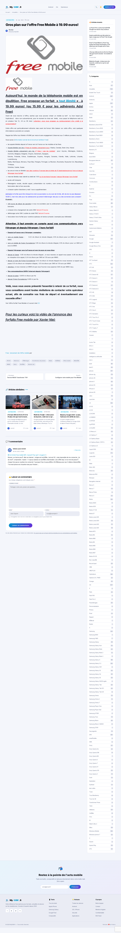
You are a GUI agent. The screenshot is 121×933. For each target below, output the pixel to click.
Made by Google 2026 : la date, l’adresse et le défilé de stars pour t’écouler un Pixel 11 (70, 417)
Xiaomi (91, 841)
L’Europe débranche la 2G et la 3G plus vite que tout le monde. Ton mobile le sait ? (17, 417)
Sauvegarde (93, 731)
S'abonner (75, 887)
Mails (90, 463)
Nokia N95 (92, 545)
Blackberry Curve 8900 (96, 132)
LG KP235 (92, 420)
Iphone (91, 371)
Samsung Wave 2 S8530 (96, 724)
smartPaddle (93, 738)
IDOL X (91, 349)
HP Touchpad (93, 260)
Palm (90, 592)
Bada (90, 117)
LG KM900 (92, 417)
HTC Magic (92, 303)
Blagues (91, 153)
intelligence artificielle (95, 356)
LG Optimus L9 (93, 446)
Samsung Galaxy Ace (95, 645)
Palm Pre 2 (92, 599)
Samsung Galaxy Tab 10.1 (96, 688)
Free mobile (92, 203)
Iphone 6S (92, 392)
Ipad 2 (91, 367)
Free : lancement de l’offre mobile (17, 353)
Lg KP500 (92, 424)
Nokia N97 (92, 552)
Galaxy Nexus (93, 206)
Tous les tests (53, 903)
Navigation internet (94, 481)
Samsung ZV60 (93, 727)
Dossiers (91, 192)
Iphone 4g (92, 374)
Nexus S (91, 495)
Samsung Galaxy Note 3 (96, 656)
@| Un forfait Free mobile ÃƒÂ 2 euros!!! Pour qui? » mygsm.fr (27, 455)
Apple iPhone (53, 906)
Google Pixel (52, 912)
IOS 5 (90, 360)
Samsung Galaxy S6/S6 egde (97, 681)
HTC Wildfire (93, 331)
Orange (91, 581)
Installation (92, 353)
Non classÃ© (93, 560)
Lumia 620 (92, 456)
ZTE (90, 849)
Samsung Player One (95, 706)
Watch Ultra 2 (93, 824)
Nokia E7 (92, 513)
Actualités (15, 12)
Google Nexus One (95, 246)
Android (50, 7)
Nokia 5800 (92, 503)
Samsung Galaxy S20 (95, 667)
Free (90, 199)
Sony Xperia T (93, 763)
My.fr (15, 7)
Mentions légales (100, 909)
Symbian (91, 784)
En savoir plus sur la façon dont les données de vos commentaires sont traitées (55, 533)
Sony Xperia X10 (94, 770)
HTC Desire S (93, 278)
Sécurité (74, 912)
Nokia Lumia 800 (94, 520)
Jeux (90, 396)
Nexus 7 (91, 488)
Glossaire (92, 235)
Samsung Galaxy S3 (95, 670)
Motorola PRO (93, 474)
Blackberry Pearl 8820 (95, 135)
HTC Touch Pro (93, 324)
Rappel (91, 617)
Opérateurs (64, 7)
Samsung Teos (93, 717)
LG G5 (91, 410)
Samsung (92, 631)
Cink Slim (92, 171)
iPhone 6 (92, 388)
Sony (90, 745)
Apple (91, 103)
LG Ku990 (92, 428)
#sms (15, 364)
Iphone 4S (92, 378)
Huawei (91, 335)
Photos (91, 610)
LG (90, 403)
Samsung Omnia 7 (94, 702)
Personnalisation (94, 606)
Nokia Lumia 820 (94, 524)
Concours (92, 178)
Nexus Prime (93, 492)
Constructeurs (93, 182)
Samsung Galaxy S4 (95, 674)
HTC (90, 264)
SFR (90, 734)
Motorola (92, 470)
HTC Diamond (93, 285)
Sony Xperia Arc (94, 749)
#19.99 (8, 360)
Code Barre (92, 174)
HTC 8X (91, 267)
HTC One (92, 306)
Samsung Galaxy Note (95, 649)
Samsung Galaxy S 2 (95, 663)
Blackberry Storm (94, 139)
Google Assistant (94, 242)
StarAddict (92, 781)
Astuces (91, 110)
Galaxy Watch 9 (93, 210)
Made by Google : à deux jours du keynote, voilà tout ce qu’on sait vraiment (44, 417)
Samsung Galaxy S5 (95, 677)
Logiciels (91, 453)
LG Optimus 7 (93, 435)
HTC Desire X (93, 281)
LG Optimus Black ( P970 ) (97, 442)
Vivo (90, 817)
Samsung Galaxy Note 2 (96, 652)
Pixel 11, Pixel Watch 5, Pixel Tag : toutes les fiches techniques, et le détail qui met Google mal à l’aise (99, 44)
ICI (39, 303)
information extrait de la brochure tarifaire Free (31, 140)
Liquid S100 (92, 449)
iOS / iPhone (75, 909)
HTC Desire (92, 271)
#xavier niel (31, 364)
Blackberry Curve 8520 (96, 128)
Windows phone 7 (94, 834)
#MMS (8, 364)
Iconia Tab (92, 342)
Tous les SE (92, 799)
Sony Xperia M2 (94, 756)
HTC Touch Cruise (94, 321)
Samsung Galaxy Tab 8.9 (96, 692)
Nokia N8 (92, 535)
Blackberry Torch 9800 (96, 142)
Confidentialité (100, 912)
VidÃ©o (91, 813)
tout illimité (67, 101)
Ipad (90, 363)
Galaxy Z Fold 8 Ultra (95, 217)
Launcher (92, 399)
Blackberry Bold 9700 (95, 124)
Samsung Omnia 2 (94, 699)
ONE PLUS (92, 570)
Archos (91, 107)
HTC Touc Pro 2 (94, 317)
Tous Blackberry (94, 795)
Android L (92, 99)
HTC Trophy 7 (93, 328)
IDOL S (91, 346)
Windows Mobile (94, 831)
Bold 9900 (92, 156)
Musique (91, 478)
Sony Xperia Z (93, 774)
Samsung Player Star (95, 709)
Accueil (8, 12)
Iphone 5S (92, 385)
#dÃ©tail (57, 360)
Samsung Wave (93, 720)
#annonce (16, 360)
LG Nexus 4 (92, 431)
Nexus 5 (91, 485)
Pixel (90, 613)
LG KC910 (92, 413)
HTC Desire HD (93, 274)
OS (90, 585)
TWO (90, 806)
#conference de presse (38, 360)
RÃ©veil (91, 620)
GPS (90, 249)
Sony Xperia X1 (93, 767)
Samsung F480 (93, 638)
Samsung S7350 (94, 713)
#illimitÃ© (76, 360)
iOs (57, 7)
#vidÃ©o (22, 364)
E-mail (47, 510)
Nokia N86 (92, 538)
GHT (90, 231)
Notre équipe (99, 903)
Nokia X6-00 (93, 556)
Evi (90, 196)
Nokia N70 (92, 531)
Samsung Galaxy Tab (95, 685)
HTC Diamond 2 (94, 288)
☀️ (101, 7)
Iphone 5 (91, 381)
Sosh (90, 777)
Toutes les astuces (77, 903)
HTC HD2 (92, 296)
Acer (90, 85)
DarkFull (91, 189)
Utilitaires (92, 809)
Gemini (91, 224)
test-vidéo (92, 788)
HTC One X (92, 310)
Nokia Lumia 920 (94, 528)
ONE (90, 567)
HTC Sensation (93, 314)
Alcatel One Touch (94, 92)
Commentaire (14, 483)
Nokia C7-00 (93, 510)
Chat (90, 167)
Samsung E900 (93, 635)
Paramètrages (93, 602)
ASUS (91, 114)
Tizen (91, 792)
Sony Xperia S (93, 759)
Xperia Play (92, 845)
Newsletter (109, 7)
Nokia (91, 499)
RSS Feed (98, 916)
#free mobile (67, 360)
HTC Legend (93, 299)
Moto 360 (92, 467)
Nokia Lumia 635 (94, 517)
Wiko (90, 827)
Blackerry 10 (92, 149)
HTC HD (91, 292)
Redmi (91, 624)
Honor (91, 256)
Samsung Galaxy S (94, 660)
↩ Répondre (77, 450)
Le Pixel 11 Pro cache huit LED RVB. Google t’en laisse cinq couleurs (99, 28)
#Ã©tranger (26, 360)
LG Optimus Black (94, 438)
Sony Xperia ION (94, 752)
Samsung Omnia (94, 695)
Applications (75, 916)
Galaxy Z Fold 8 (93, 214)
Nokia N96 (92, 549)
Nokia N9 (92, 542)
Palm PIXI (92, 595)
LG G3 (91, 406)
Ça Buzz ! (92, 164)
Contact (98, 906)
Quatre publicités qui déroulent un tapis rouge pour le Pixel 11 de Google (100, 36)
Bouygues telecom (94, 160)
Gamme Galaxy (93, 221)
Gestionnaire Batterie (95, 228)
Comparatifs (52, 916)
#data (50, 360)
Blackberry (92, 121)
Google (91, 239)
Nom (11, 510)
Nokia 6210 (92, 506)
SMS (90, 742)
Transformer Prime (94, 802)
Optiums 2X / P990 (94, 577)
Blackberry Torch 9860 (96, 146)
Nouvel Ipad (92, 563)
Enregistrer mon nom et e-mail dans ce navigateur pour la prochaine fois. (31, 516)
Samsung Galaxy (94, 642)
